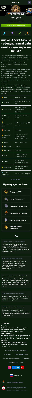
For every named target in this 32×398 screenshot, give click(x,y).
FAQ (21, 362)
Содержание (13, 362)
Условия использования (11, 358)
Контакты (7, 354)
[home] (16, 2)
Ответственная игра (21, 354)
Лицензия (25, 358)
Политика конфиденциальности (16, 350)
